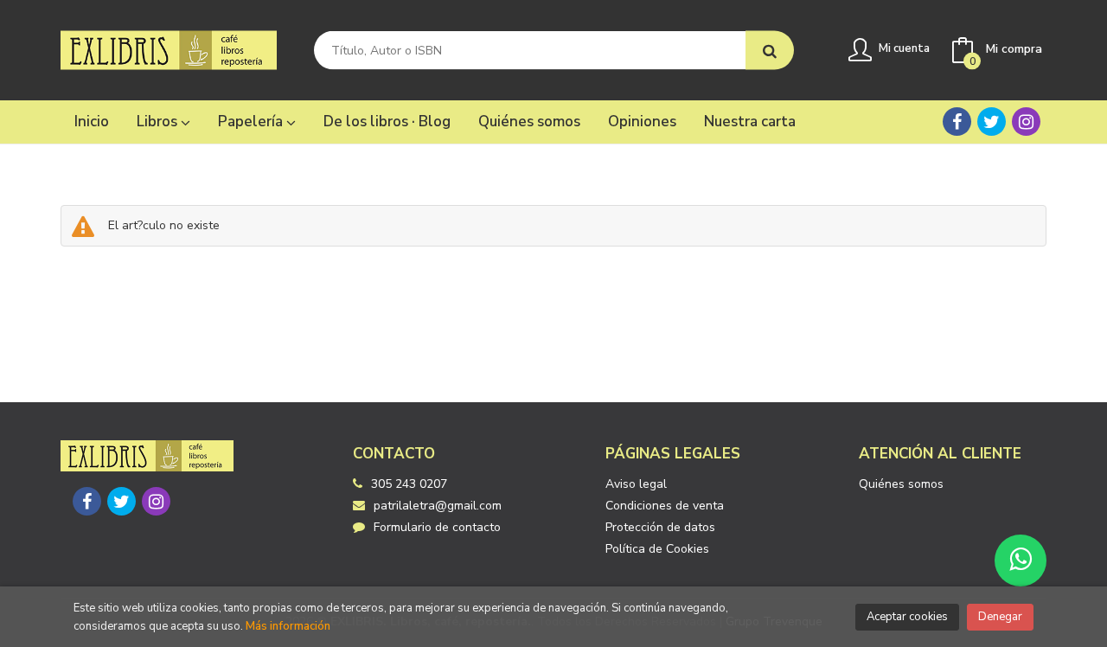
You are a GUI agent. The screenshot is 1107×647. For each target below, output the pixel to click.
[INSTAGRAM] (1026, 121)
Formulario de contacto (437, 527)
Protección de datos (660, 527)
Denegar (1000, 617)
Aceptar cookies (907, 617)
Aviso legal (636, 484)
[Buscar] (769, 50)
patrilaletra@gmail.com (438, 505)
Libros (159, 121)
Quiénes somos (901, 484)
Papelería (252, 121)
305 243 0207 (409, 484)
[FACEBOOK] (957, 121)
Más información (288, 626)
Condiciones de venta (664, 505)
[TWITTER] (991, 121)
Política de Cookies (657, 549)
